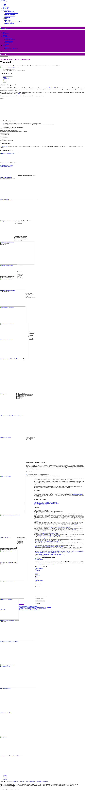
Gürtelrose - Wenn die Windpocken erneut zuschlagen (45, 502)
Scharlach (37, 577)
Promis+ (27, 781)
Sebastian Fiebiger (11, 67)
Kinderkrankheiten (10, 14)
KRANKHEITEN (6, 10)
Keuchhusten (45, 555)
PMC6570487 (77, 548)
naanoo (11, 781)
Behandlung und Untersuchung (13, 22)
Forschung (21, 604)
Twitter (43, 564)
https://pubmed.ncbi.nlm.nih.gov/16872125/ (50, 533)
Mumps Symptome (39, 568)
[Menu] (0, 27)
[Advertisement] (42, 109)
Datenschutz (5, 778)
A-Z (3, 24)
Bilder (4, 79)
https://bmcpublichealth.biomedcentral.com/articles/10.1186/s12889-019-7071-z (49, 546)
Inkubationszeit (6, 78)
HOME (4, 4)
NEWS (4, 5)
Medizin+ (16, 781)
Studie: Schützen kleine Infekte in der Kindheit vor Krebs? (46, 503)
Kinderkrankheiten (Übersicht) (40, 504)
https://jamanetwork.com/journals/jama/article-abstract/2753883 (46, 538)
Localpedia (22, 781)
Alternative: (37, 603)
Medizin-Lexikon (9, 23)
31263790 (69, 548)
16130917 (74, 529)
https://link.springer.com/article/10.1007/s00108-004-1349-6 (49, 535)
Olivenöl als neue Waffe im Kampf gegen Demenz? (29, 609)
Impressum (5, 779)
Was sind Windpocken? (7, 76)
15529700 (75, 524)
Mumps (77, 494)
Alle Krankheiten (9, 11)
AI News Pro (39, 781)
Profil (40, 564)
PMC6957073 (69, 552)
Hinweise (5, 776)
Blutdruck (8, 20)
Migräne (7, 17)
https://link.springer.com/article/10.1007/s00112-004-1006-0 (59, 527)
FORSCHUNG (6, 7)
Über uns (5, 775)
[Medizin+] (5, 28)
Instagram (48, 564)
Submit (14, 786)
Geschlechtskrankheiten (11, 13)
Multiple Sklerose (39, 580)
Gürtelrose (19, 93)
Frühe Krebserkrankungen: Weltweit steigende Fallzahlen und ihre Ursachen (35, 607)
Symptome (5, 77)
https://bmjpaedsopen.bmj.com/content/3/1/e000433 (54, 548)
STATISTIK (5, 8)
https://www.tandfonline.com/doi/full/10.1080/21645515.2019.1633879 (48, 541)
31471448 (61, 552)
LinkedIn (53, 564)
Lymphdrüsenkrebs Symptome (48, 557)
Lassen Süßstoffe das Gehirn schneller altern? (28, 606)
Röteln (80, 494)
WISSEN (5, 19)
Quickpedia (45, 781)
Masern (73, 494)
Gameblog (32, 781)
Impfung (4, 82)
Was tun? (5, 80)
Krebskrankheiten (10, 16)
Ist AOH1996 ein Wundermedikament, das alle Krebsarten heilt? (32, 608)
